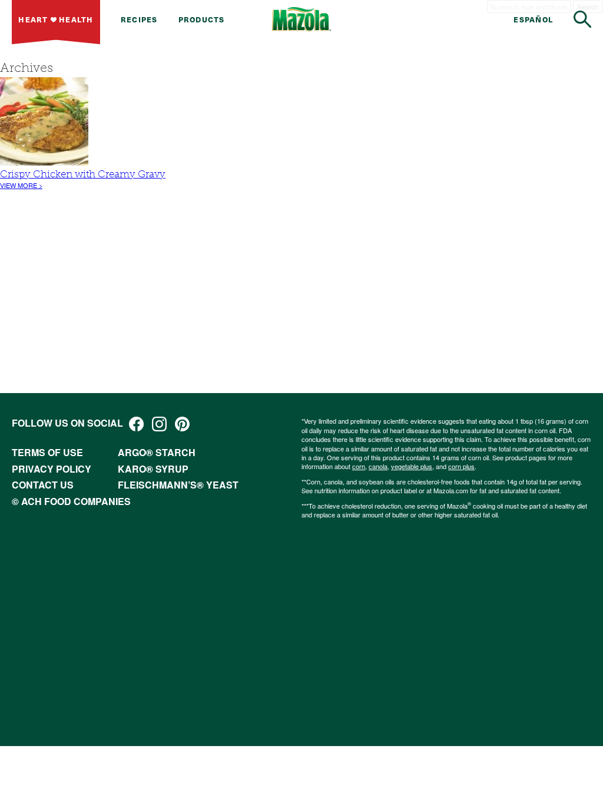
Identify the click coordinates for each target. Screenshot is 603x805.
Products (201, 19)
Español (533, 19)
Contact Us (43, 484)
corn (358, 466)
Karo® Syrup (153, 469)
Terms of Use (47, 452)
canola (378, 466)
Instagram (159, 424)
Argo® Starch (157, 452)
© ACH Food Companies (71, 501)
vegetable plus (411, 466)
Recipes (139, 19)
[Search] (582, 19)
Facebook (136, 424)
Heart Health (55, 19)
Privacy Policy (51, 469)
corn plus (461, 466)
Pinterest (182, 424)
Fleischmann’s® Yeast (178, 484)
